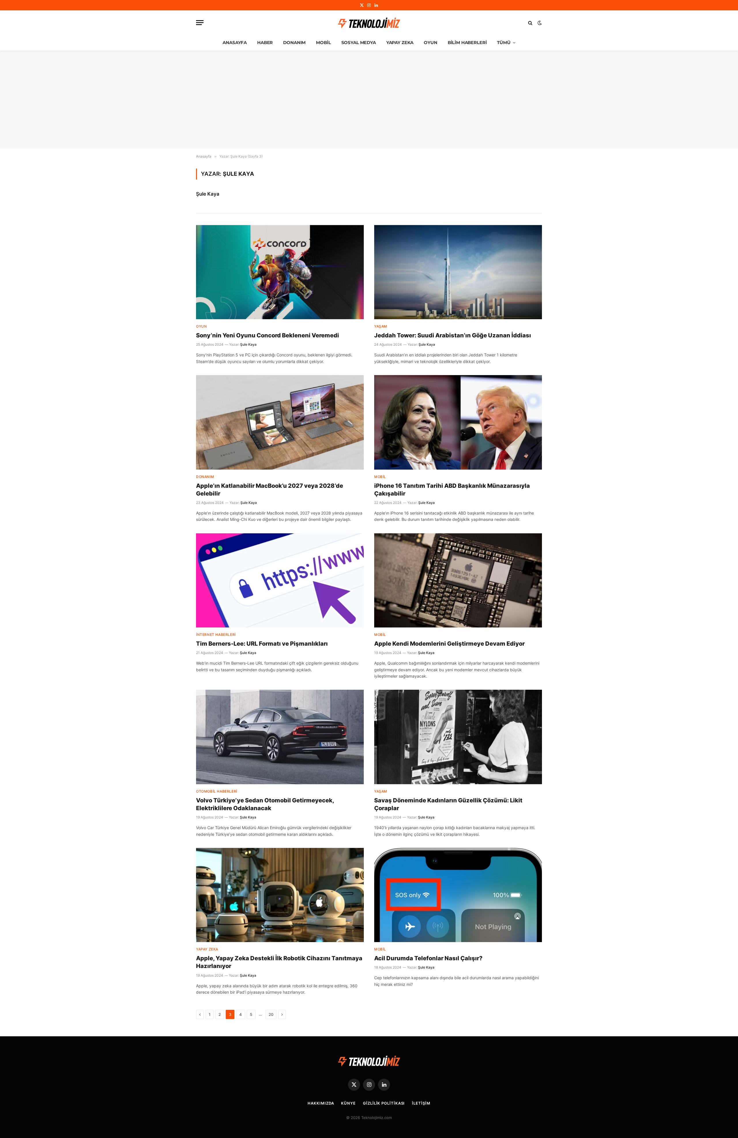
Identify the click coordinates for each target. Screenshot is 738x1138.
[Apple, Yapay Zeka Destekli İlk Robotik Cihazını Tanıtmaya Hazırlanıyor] (280, 895)
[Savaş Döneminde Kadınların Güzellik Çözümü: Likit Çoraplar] (458, 737)
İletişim (421, 1103)
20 (271, 1014)
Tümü (503, 42)
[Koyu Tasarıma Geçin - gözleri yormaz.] (539, 22)
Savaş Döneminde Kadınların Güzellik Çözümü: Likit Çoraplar (448, 804)
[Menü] (200, 22)
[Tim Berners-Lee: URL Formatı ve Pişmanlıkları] (280, 580)
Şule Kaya (207, 194)
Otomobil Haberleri (216, 791)
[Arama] (530, 22)
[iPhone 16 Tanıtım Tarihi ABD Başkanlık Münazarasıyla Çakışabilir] (458, 422)
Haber (265, 42)
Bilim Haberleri (467, 42)
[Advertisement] (369, 99)
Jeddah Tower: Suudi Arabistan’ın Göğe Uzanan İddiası (452, 335)
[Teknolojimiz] (369, 23)
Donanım (294, 42)
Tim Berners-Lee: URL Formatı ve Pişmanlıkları (262, 643)
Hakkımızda (321, 1103)
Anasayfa (235, 42)
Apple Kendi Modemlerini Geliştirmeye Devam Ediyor (449, 643)
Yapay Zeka (400, 42)
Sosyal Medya (358, 42)
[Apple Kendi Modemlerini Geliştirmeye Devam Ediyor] (458, 580)
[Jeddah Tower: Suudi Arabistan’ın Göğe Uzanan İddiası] (458, 272)
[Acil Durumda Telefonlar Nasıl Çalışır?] (458, 895)
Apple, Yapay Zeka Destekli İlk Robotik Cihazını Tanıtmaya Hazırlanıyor (279, 962)
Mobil (323, 42)
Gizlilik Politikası (384, 1103)
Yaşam (380, 326)
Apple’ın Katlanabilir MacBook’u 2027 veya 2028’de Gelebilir (269, 489)
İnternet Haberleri (216, 634)
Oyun (430, 42)
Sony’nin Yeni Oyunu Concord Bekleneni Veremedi (267, 335)
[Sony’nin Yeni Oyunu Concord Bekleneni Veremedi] (280, 272)
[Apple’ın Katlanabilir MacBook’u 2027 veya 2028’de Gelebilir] (280, 422)
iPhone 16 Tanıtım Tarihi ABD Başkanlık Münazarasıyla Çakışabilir (452, 489)
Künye (348, 1103)
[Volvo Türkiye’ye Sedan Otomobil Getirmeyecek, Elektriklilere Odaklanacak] (280, 737)
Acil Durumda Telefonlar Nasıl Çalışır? (428, 958)
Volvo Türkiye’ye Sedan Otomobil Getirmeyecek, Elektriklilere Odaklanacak (265, 804)
